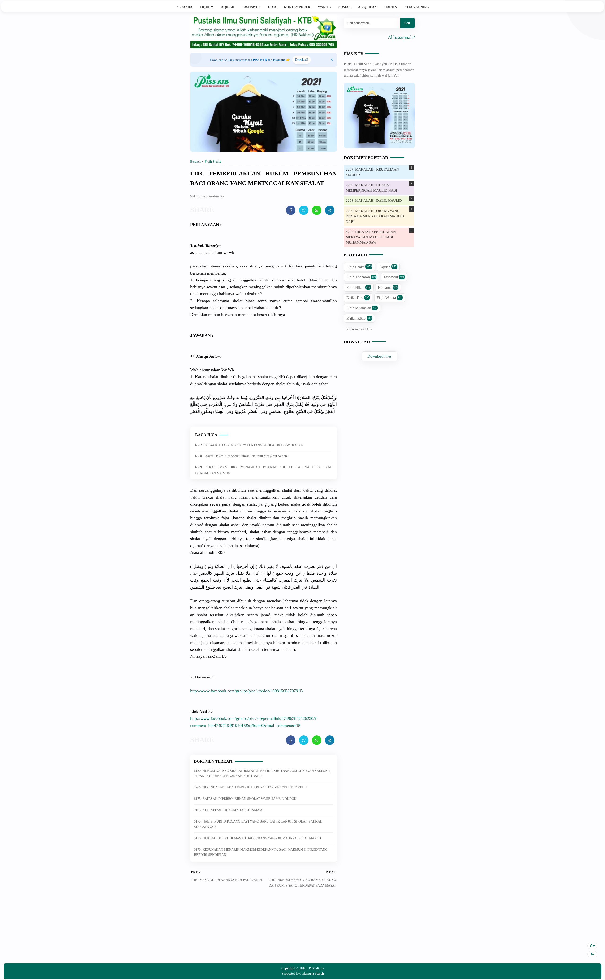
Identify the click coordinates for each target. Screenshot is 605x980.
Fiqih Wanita (389, 298)
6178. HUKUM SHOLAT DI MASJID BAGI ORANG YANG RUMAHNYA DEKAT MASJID (257, 838)
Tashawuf (251, 7)
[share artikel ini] (290, 210)
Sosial (344, 7)
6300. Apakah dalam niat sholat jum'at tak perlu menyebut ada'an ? (242, 456)
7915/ (246, 690)
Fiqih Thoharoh (361, 277)
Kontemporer (297, 7)
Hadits (390, 7)
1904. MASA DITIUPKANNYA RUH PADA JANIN (226, 880)
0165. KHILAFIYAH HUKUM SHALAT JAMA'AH (229, 810)
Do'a (272, 7)
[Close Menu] (331, 60)
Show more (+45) (359, 329)
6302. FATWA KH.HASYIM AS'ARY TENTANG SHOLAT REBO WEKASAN (249, 445)
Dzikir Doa (357, 298)
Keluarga (388, 287)
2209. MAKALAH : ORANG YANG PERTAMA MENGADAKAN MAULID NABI (375, 216)
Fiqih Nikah (358, 287)
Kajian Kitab (359, 318)
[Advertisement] (263, 929)
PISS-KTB (353, 53)
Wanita (324, 7)
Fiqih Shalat (359, 267)
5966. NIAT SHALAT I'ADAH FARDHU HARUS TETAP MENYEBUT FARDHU (250, 787)
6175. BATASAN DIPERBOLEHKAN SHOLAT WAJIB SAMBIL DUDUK (245, 799)
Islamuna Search (313, 973)
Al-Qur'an (367, 7)
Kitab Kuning (416, 7)
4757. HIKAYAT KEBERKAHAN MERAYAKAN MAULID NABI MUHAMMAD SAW (371, 237)
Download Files (379, 356)
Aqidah (227, 7)
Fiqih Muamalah (361, 308)
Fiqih (207, 7)
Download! (301, 59)
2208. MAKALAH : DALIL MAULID (374, 200)
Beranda (184, 7)
